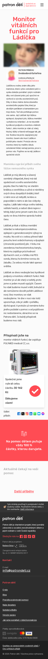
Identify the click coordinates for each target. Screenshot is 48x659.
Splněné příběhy (10, 610)
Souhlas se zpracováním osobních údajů (20, 646)
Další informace (27, 509)
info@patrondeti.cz (16, 570)
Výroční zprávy (9, 615)
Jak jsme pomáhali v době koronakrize (20, 620)
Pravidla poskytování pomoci (15, 600)
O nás (5, 590)
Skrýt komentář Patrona (28, 81)
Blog (5, 595)
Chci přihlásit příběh (11, 649)
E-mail (5, 567)
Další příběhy (24, 491)
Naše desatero (9, 605)
